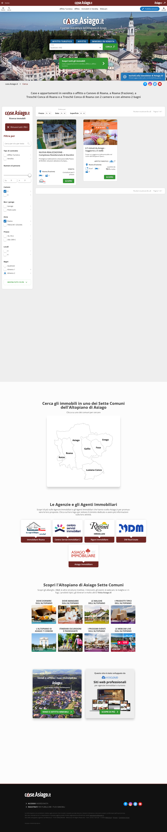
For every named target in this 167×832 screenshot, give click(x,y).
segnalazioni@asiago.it (97, 815)
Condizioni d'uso (124, 817)
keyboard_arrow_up (46, 113)
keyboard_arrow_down (49, 113)
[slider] (29, 175)
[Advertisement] (17, 329)
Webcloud (108, 817)
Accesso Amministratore (32, 823)
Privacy (115, 817)
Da (6, 180)
